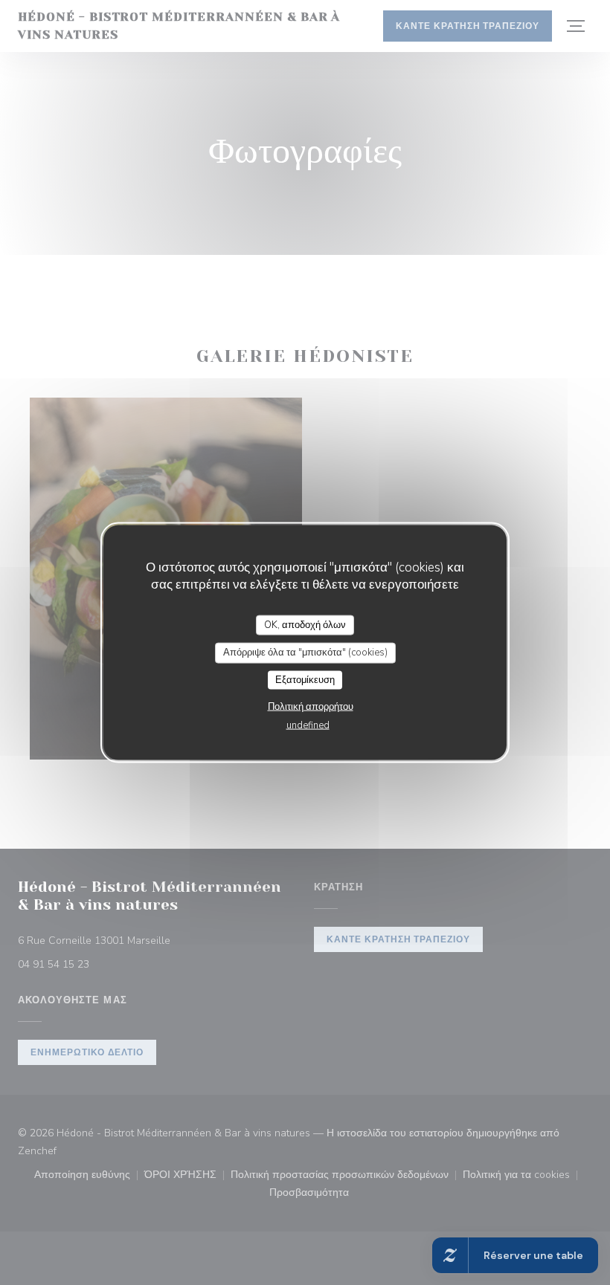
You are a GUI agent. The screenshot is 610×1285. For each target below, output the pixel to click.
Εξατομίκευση (305, 679)
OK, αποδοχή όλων (305, 624)
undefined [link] (308, 725)
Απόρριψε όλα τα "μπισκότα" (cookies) (305, 652)
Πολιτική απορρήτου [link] (310, 706)
